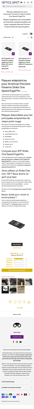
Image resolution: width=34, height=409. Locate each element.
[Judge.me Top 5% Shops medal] (29, 302)
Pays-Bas (18, 371)
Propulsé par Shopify (14, 401)
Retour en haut (17, 314)
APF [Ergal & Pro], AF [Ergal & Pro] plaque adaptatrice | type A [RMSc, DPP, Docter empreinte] (8, 62)
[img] (17, 253)
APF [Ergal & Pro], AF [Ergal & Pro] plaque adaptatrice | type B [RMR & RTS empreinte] (25, 61)
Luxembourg (11, 371)
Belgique (23, 365)
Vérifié (19, 307)
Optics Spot (7, 401)
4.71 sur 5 (21, 253)
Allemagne (6, 369)
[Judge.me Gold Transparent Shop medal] (19, 302)
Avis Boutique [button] (17, 247)
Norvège (23, 371)
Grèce (11, 369)
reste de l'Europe (17, 375)
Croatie (9, 367)
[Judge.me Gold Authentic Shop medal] (15, 302)
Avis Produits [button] (17, 244)
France (30, 367)
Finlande (25, 367)
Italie (24, 369)
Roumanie (12, 373)
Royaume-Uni (8, 375)
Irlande (20, 369)
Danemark (14, 367)
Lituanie (4, 371)
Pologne (29, 371)
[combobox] (17, 6)
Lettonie (28, 369)
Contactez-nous (16, 204)
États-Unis (26, 375)
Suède (23, 373)
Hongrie (15, 369)
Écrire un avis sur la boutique (17, 270)
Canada (4, 367)
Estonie (20, 367)
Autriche (17, 365)
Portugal (6, 373)
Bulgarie (28, 365)
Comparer (25, 33)
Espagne (18, 373)
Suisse (27, 373)
